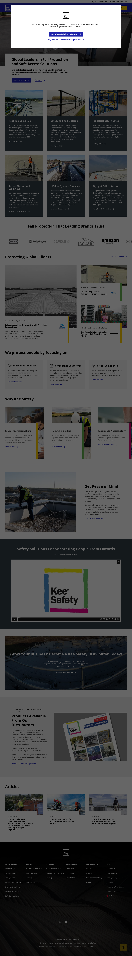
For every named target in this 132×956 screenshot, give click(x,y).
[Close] (117, 9)
